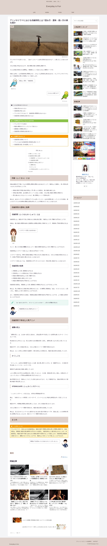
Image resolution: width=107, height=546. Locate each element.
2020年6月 (76, 295)
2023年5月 (76, 265)
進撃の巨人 (33, 164)
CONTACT (95, 541)
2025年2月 (76, 217)
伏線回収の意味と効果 (34, 155)
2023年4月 (76, 269)
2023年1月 (76, 280)
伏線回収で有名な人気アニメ (36, 162)
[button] (96, 21)
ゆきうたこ (85, 174)
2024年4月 (76, 228)
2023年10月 (77, 250)
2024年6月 (76, 221)
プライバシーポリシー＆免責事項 (83, 541)
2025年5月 (76, 210)
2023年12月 (77, 243)
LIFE (12, 453)
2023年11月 (77, 247)
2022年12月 (77, 284)
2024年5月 (76, 225)
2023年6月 (76, 261)
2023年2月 (76, 276)
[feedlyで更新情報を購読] (84, 186)
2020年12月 (77, 291)
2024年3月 (76, 232)
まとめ (31, 171)
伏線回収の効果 (34, 160)
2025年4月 (76, 214)
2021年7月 (76, 287)
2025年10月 (77, 203)
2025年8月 (76, 206)
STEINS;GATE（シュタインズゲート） (40, 169)
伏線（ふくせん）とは (34, 153)
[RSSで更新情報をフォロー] (86, 186)
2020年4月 (76, 302)
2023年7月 (76, 258)
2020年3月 (76, 306)
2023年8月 (76, 254)
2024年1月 (76, 239)
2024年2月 (76, 236)
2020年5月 (76, 298)
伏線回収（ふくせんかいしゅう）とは (40, 158)
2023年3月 (76, 273)
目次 (37, 150)
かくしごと (33, 167)
